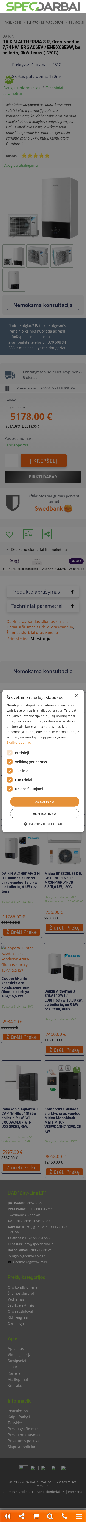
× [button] (76, 695)
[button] (43, 824)
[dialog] (43, 761)
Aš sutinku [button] (44, 802)
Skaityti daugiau (19, 742)
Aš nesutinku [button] (44, 813)
